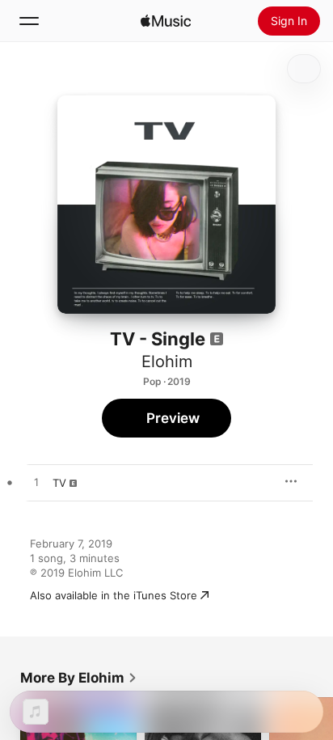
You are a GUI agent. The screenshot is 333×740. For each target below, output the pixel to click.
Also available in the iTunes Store (113, 595)
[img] (166, 21)
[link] (78, 678)
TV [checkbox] (59, 482)
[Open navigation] (29, 21)
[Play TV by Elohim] (36, 483)
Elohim (166, 361)
